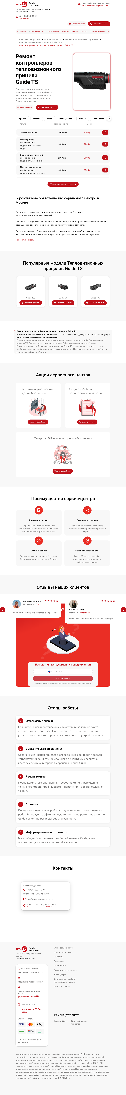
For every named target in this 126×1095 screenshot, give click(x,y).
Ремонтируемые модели (65, 970)
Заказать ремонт (32, 303)
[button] (2, 609)
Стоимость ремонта (63, 948)
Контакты (75, 31)
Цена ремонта (53, 31)
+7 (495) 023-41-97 (28, 16)
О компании (21, 31)
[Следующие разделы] (109, 118)
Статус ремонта (78, 24)
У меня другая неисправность (63, 184)
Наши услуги (60, 974)
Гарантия (22, 119)
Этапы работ (98, 119)
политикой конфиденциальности (81, 683)
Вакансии (65, 31)
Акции (49, 119)
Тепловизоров (61, 1021)
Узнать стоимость (48, 107)
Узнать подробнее (37, 422)
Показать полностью (26, 240)
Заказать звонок (100, 24)
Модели (36, 119)
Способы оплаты (62, 986)
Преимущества (65, 119)
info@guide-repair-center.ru (40, 899)
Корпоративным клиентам (99, 31)
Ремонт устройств (38, 31)
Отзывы (84, 31)
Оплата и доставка (63, 952)
